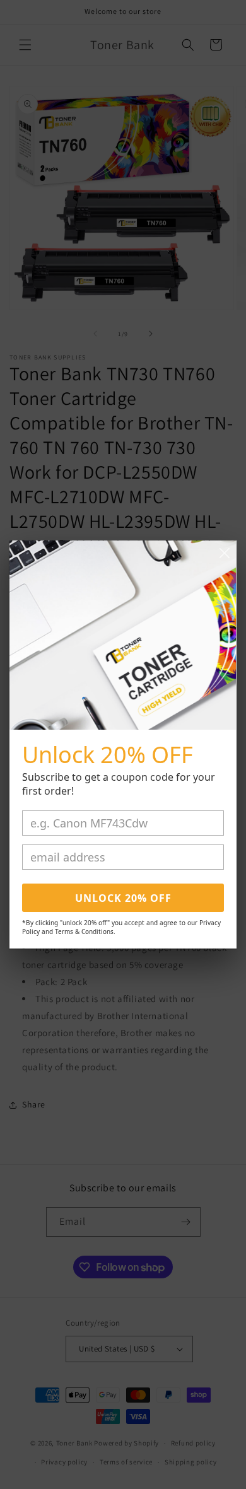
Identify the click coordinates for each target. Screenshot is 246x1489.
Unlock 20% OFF (123, 898)
